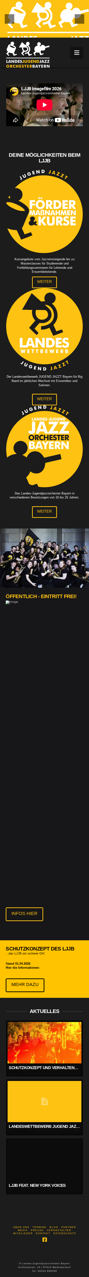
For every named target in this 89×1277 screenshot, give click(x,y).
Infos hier (24, 913)
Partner (68, 1227)
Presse (37, 1230)
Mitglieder (23, 1233)
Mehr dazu (25, 984)
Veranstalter (59, 1230)
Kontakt (43, 1233)
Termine (40, 1227)
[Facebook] (44, 1239)
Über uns (21, 1227)
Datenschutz (64, 1233)
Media (23, 1230)
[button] (77, 52)
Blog (54, 1227)
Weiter (44, 282)
